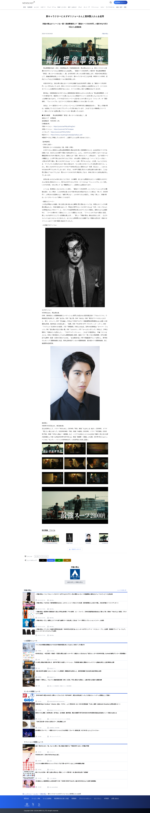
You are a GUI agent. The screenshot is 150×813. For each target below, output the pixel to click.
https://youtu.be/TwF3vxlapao (64, 129)
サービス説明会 (47, 798)
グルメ (80, 7)
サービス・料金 (36, 798)
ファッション (95, 7)
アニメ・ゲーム (51, 7)
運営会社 (26, 798)
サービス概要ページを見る (137, 809)
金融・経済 (119, 7)
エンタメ (36, 7)
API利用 (106, 798)
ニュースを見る (121, 590)
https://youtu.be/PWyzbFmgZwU (64, 126)
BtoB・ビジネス (62, 7)
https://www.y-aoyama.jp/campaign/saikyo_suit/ (66, 135)
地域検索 (29, 7)
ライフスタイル (110, 7)
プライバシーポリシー (85, 798)
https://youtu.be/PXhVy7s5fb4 (60, 132)
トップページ (28, 793)
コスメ (102, 7)
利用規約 (74, 798)
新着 (24, 7)
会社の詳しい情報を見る (75, 582)
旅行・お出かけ (72, 7)
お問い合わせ (115, 798)
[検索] (110, 2)
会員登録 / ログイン (120, 2)
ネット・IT (87, 7)
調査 (125, 7)
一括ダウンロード (76, 549)
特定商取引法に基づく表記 (61, 798)
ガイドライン (97, 798)
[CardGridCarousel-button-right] (108, 539)
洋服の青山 (105, 33)
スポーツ (43, 7)
